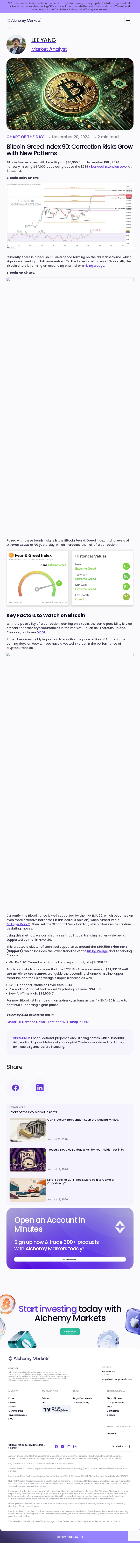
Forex (11, 1398)
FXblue (45, 1398)
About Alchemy (115, 1398)
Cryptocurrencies (17, 1415)
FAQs (109, 1406)
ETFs (10, 1419)
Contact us (113, 1411)
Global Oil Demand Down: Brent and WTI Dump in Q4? (47, 1022)
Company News (115, 1402)
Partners (111, 1433)
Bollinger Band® (18, 924)
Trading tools (50, 1391)
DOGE (41, 632)
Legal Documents (82, 1398)
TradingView (48, 1406)
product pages (33, 1380)
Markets (13, 1391)
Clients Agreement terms (89, 1521)
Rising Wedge (97, 951)
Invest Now (70, 1331)
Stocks (11, 1406)
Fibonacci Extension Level (108, 166)
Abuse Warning (81, 1402)
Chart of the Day (25, 136)
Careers (111, 1415)
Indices (12, 1402)
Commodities (15, 1411)
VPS (44, 1402)
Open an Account (70, 1259)
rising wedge (94, 265)
